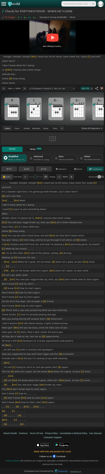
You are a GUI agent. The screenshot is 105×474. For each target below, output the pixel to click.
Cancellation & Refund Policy (73, 433)
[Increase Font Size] (46, 177)
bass (55, 128)
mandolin (36, 128)
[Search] (93, 4)
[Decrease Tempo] (3, 88)
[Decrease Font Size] (25, 177)
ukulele (27, 128)
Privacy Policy (51, 433)
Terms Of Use (36, 433)
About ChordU (10, 433)
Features (23, 433)
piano (17, 128)
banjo (45, 128)
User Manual (95, 433)
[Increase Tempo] (24, 88)
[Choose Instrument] (62, 128)
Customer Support (53, 437)
